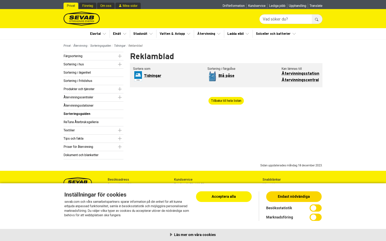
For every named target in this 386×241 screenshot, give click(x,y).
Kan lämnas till (291, 69)
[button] (119, 56)
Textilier (69, 130)
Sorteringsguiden (100, 45)
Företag (87, 6)
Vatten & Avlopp (172, 33)
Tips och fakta (73, 138)
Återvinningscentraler (78, 97)
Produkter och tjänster (79, 89)
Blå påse (226, 76)
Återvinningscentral (300, 80)
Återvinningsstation (300, 74)
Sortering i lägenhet (77, 72)
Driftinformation (234, 6)
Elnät (117, 33)
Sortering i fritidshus (78, 81)
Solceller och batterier (273, 33)
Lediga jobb (277, 6)
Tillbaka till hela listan (226, 101)
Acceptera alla (224, 196)
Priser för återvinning (78, 147)
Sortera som (141, 69)
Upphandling (297, 6)
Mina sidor (130, 6)
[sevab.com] (82, 18)
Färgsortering (73, 56)
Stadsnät (140, 33)
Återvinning (206, 33)
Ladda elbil (235, 33)
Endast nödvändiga (294, 196)
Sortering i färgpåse (221, 69)
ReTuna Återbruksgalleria (81, 122)
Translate (316, 6)
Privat (71, 6)
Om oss (105, 6)
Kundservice (257, 6)
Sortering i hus (74, 64)
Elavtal (95, 33)
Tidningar (120, 45)
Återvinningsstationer (78, 105)
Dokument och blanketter (81, 155)
